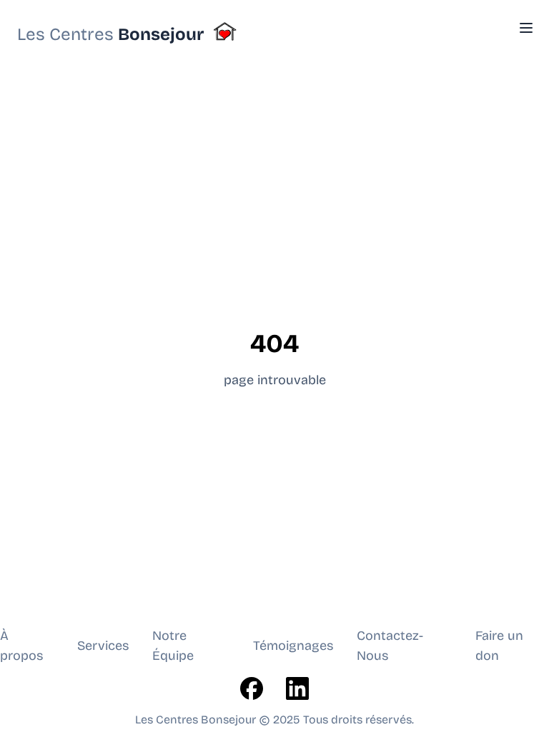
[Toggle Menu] (526, 27)
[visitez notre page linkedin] (297, 688)
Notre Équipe (173, 645)
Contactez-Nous (390, 645)
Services (103, 645)
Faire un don (499, 645)
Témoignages (293, 645)
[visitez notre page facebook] (251, 688)
